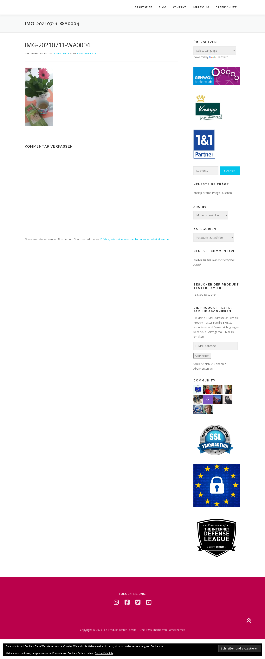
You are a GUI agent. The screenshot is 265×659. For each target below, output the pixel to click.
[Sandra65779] (227, 389)
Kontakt (179, 7)
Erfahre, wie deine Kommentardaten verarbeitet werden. (135, 239)
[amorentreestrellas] (227, 399)
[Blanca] (198, 399)
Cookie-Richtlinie (104, 653)
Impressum (201, 7)
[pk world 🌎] (198, 409)
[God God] (208, 399)
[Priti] (218, 399)
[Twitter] (138, 602)
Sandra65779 (86, 53)
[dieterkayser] (208, 409)
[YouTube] (149, 602)
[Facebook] (127, 602)
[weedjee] (218, 389)
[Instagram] (116, 602)
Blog (162, 7)
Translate (222, 57)
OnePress (145, 630)
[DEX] (208, 389)
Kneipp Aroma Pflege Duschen (212, 193)
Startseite (143, 7)
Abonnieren (202, 356)
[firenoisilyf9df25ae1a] (198, 389)
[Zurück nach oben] (248, 621)
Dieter (197, 260)
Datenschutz (226, 7)
